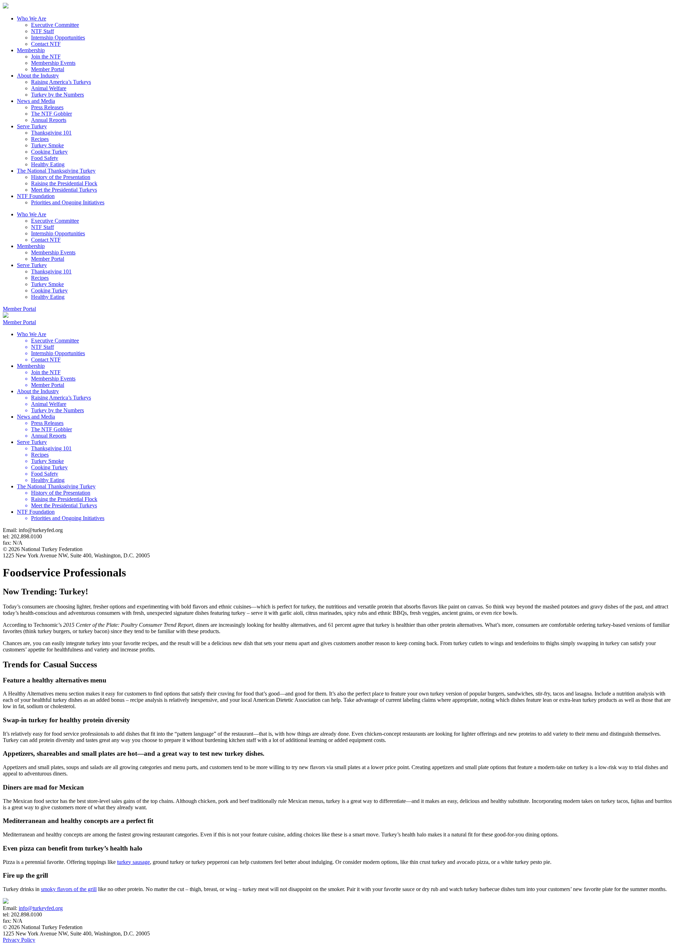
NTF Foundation (36, 196)
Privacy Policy (19, 940)
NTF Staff (42, 31)
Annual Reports (48, 120)
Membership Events (53, 63)
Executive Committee (55, 25)
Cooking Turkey (49, 152)
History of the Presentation (60, 177)
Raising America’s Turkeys (61, 82)
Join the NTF (46, 57)
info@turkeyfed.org (41, 908)
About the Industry (38, 76)
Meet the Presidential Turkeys (64, 190)
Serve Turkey (32, 126)
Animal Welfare (48, 88)
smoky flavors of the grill (69, 889)
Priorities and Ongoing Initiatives (67, 202)
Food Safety (44, 158)
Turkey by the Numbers (57, 95)
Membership (31, 50)
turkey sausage (133, 862)
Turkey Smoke (47, 145)
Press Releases (47, 107)
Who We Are (31, 18)
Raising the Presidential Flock (64, 183)
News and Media (36, 101)
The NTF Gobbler (51, 114)
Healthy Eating (48, 164)
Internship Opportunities (58, 38)
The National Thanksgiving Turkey (56, 171)
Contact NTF (46, 44)
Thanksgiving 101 (51, 133)
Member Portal (47, 69)
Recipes (40, 139)
